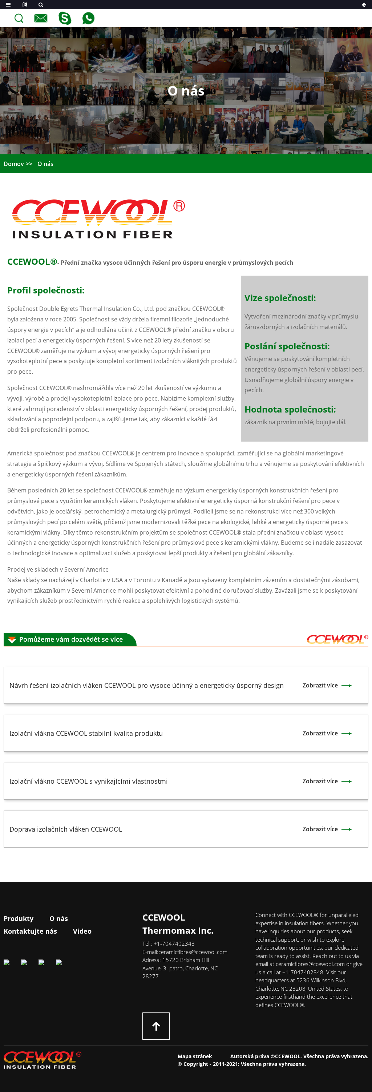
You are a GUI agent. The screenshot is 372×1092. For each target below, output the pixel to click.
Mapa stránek (195, 1056)
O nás (45, 164)
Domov (14, 164)
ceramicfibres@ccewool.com (192, 951)
